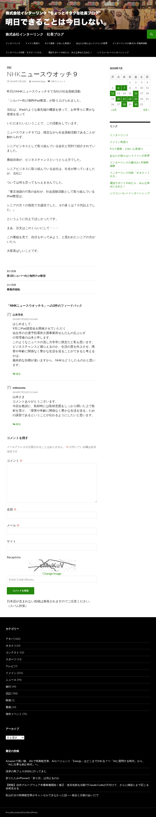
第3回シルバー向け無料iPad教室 (26, 273)
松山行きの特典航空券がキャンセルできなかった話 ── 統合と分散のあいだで (52, 795)
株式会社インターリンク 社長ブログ (35, 34)
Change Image (52, 573)
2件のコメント (58, 81)
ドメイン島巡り (32, 43)
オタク (10, 645)
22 (129, 98)
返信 (18, 373)
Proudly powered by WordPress (21, 812)
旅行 (8, 686)
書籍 (8, 707)
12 (112, 93)
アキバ (10, 638)
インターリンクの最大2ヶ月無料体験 (129, 43)
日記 (9, 67)
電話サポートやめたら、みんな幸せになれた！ (70, 52)
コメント (15, 460)
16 (135, 93)
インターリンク (13, 43)
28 (124, 104)
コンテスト (12, 652)
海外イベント (14, 713)
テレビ (10, 666)
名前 (12, 509)
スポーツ (11, 659)
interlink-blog (38, 81)
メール (13, 525)
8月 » (146, 109)
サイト (11, 541)
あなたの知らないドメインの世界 (91, 43)
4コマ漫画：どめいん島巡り (58, 43)
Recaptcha (14, 557)
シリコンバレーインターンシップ (113, 52)
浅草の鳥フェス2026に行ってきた (26, 771)
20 (118, 98)
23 (135, 98)
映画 (8, 700)
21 (124, 98)
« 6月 (114, 109)
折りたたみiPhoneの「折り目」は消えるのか (32, 778)
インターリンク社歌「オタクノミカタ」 (24, 52)
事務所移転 (13, 287)
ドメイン (11, 672)
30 (135, 104)
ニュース (11, 679)
